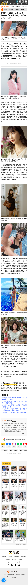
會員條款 (8, 559)
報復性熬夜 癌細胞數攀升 (22, 474)
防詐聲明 (4, 556)
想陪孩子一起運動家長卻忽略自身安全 (20, 539)
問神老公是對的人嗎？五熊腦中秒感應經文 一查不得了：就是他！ (22, 485)
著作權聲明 (23, 556)
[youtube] (19, 565)
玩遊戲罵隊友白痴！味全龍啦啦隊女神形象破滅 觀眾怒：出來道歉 (5, 474)
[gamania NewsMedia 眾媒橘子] (14, 571)
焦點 (10, 4)
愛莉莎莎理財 (13, 450)
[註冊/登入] (26, 1)
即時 (14, 4)
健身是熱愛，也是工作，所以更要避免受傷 (7, 539)
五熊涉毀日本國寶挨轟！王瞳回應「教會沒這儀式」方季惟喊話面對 (7, 500)
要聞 (18, 4)
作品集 (22, 433)
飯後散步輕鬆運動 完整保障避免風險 (5, 525)
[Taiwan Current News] (17, 1)
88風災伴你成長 (16, 7)
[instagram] (11, 565)
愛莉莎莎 (4, 450)
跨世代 (25, 7)
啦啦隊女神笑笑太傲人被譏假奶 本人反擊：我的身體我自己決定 (14, 524)
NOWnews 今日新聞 (10, 383)
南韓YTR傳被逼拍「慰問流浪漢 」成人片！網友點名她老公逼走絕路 (14, 474)
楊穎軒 (4, 18)
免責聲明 (10, 556)
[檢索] (23, 1)
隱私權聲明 (16, 556)
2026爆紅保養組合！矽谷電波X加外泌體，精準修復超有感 (22, 512)
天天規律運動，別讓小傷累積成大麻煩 (5, 486)
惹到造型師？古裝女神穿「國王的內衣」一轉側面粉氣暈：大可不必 (14, 485)
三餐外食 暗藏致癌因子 (20, 500)
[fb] (8, 565)
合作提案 (20, 559)
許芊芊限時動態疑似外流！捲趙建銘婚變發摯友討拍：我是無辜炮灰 (14, 512)
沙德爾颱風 (4, 4)
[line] (15, 565)
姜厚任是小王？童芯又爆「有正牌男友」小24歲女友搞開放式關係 (5, 512)
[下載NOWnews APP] (20, 1)
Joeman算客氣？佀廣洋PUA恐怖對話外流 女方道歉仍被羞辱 (22, 524)
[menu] (26, 4)
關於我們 (14, 559)
